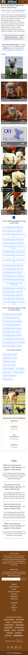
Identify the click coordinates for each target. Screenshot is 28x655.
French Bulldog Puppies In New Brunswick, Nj (14, 256)
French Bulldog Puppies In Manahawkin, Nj (14, 288)
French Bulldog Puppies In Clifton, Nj (12, 272)
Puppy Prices (14, 598)
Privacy (14, 589)
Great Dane (18, 633)
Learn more (14, 421)
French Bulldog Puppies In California (12, 314)
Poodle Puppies (20, 368)
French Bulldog (20, 619)
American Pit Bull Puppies (9, 375)
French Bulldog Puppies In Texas (11, 318)
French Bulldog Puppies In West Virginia (13, 339)
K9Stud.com (17, 653)
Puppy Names (14, 596)
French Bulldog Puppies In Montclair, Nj (13, 239)
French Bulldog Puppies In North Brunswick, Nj (14, 283)
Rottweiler (6, 630)
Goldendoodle (19, 625)
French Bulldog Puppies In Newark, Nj (12, 231)
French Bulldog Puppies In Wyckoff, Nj (12, 295)
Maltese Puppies (7, 372)
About (14, 605)
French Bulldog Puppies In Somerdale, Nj (13, 243)
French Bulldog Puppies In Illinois (11, 332)
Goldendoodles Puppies (9, 361)
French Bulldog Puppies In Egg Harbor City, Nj (14, 235)
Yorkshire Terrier (19, 627)
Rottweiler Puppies (18, 372)
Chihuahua (10, 633)
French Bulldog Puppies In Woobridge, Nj (13, 279)
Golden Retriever (9, 625)
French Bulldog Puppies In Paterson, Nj (13, 265)
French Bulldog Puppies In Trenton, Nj (12, 269)
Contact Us (14, 607)
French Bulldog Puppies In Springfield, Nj (13, 276)
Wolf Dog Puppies (7, 379)
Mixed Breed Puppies (8, 368)
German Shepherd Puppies (10, 354)
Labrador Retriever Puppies (10, 358)
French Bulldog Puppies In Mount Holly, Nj (13, 251)
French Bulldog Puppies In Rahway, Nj (12, 291)
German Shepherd (8, 619)
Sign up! (19, 641)
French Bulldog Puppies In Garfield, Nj (12, 227)
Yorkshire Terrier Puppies (9, 365)
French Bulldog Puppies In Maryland (12, 321)
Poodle (8, 622)
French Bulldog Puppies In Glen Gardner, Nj (14, 261)
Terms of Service (14, 586)
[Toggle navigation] (25, 2)
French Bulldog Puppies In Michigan (12, 346)
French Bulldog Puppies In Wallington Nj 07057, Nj (14, 247)
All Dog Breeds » (18, 635)
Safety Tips (14, 594)
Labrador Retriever (17, 622)
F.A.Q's (14, 610)
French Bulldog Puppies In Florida (11, 325)
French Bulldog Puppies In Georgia (12, 328)
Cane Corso (8, 635)
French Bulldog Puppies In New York (12, 335)
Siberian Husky (8, 627)
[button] (8, 75)
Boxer (13, 630)
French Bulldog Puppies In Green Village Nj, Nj (14, 303)
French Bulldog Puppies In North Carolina (13, 342)
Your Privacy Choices (14, 591)
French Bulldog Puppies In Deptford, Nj (13, 298)
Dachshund (21, 630)
